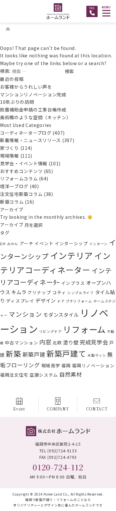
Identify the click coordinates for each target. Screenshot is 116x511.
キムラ (18, 291)
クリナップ (39, 292)
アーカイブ (12, 224)
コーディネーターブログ (26, 133)
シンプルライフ (80, 292)
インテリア (71, 255)
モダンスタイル (61, 314)
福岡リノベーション (93, 365)
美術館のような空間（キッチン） (35, 117)
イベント (43, 243)
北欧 (57, 342)
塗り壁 (70, 342)
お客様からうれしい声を (28, 86)
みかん (12, 243)
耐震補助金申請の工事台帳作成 (33, 109)
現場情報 (9, 155)
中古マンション (21, 342)
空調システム (44, 374)
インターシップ (71, 243)
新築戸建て (66, 353)
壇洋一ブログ (14, 186)
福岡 (66, 365)
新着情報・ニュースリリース (30, 140)
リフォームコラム (19, 178)
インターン (98, 243)
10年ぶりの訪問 (17, 102)
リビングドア (50, 331)
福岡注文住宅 (14, 374)
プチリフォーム (79, 301)
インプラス (73, 283)
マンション (25, 314)
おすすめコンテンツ (21, 171)
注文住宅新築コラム (21, 194)
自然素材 (70, 374)
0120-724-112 (58, 467)
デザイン (45, 300)
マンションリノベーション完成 (33, 94)
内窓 (45, 342)
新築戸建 (34, 354)
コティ (59, 292)
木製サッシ (96, 355)
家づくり (9, 148)
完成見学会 (94, 342)
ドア (60, 301)
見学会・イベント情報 (23, 163)
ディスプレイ (20, 300)
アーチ (27, 243)
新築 (13, 353)
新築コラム (12, 201)
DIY (3, 243)
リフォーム (84, 329)
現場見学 (50, 365)
